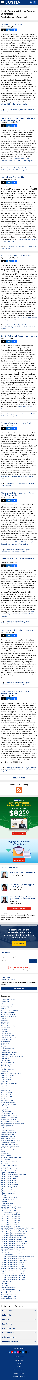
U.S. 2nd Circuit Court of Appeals (10, 1213)
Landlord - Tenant (6, 1108)
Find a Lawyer (6, 952)
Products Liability (6, 1155)
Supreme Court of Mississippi (9, 1184)
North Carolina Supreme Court (10, 1144)
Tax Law (3, 1195)
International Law (6, 1094)
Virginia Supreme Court (8, 1289)
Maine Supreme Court (7, 1113)
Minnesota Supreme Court (9, 1129)
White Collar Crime (6, 1293)
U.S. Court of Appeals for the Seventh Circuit (14, 1243)
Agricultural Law (5, 1001)
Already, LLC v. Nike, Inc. (12, 24)
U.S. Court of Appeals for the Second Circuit (14, 1241)
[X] (26, 1352)
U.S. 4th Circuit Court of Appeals (10, 1216)
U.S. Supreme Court (14, 111)
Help (19, 1366)
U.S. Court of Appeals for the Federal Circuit (14, 1232)
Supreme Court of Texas (8, 1192)
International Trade (10, 769)
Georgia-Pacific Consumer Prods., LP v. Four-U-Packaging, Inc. (18, 119)
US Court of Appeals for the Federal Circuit (13, 1262)
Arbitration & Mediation (8, 1012)
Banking (3, 1018)
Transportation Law (7, 1203)
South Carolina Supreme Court (10, 1169)
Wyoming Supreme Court (8, 1297)
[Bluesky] (23, 1352)
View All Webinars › (19, 908)
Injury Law (4, 1089)
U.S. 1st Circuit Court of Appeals (10, 1211)
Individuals (6, 1315)
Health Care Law (6, 1079)
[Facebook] (15, 1352)
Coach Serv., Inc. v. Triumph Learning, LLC (18, 559)
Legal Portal (19, 1360)
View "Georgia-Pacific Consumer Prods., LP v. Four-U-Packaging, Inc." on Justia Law (18, 160)
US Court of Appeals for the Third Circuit (13, 1279)
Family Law (4, 1068)
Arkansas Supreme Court (8, 1016)
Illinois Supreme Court (7, 1085)
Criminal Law (5, 1050)
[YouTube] (12, 1352)
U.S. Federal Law (8, 1328)
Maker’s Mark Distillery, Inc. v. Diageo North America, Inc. (18, 494)
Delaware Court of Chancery (9, 1052)
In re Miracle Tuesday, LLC (12, 177)
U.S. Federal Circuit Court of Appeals (19, 623)
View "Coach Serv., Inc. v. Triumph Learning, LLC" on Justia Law (17, 614)
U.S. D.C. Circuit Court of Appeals (10, 1251)
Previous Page (19, 778)
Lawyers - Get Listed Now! (19, 967)
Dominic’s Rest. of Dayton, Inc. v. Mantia (19, 336)
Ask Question (19, 988)
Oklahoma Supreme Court (9, 1150)
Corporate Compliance (7, 1049)
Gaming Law (4, 1071)
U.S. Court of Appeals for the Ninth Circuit (13, 1239)
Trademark (4, 111)
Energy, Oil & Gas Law (7, 1062)
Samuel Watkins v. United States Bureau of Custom (15, 692)
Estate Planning (5, 1066)
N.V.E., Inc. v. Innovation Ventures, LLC (18, 255)
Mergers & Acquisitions (8, 1127)
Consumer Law (5, 1043)
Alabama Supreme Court (8, 1005)
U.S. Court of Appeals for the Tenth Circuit (13, 1247)
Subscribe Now (19, 943)
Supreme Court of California (9, 1176)
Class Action (4, 1031)
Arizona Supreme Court (8, 1014)
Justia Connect (19, 1357)
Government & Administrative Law (11, 1073)
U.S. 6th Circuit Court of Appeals (17, 170)
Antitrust (3, 1009)
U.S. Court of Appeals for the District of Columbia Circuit (17, 1228)
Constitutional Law (6, 1039)
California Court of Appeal (8, 1024)
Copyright (4, 1047)
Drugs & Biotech (6, 1058)
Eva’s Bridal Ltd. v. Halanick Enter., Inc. (18, 630)
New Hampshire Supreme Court (10, 1140)
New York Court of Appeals (9, 1142)
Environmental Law (6, 1064)
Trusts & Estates (6, 1205)
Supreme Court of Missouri (9, 1186)
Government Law (6, 1077)
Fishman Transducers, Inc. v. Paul (16, 423)
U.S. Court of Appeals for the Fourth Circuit (13, 1237)
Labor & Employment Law (9, 1106)
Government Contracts (8, 1075)
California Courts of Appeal (9, 1026)
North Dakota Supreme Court (10, 1146)
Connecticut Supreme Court (9, 1037)
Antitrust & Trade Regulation (15, 109)
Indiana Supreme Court (8, 1087)
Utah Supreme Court (7, 1283)
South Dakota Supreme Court (10, 1171)
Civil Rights (4, 1030)
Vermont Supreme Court (8, 1287)
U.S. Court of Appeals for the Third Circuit (13, 1249)
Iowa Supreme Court (7, 1100)
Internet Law (4, 1098)
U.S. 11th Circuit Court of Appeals (11, 1209)
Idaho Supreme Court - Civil (9, 1083)
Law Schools (7, 1324)
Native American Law (7, 1134)
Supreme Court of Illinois (8, 1180)
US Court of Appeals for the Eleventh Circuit (14, 1260)
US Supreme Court (6, 1281)
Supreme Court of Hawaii (8, 1178)
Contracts (4, 1045)
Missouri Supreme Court (8, 1131)
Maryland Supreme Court (8, 1119)
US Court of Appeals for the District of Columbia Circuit (17, 1256)
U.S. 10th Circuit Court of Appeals (11, 1207)
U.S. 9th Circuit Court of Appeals (10, 1226)
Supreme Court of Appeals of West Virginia (13, 1174)
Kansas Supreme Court (8, 1102)
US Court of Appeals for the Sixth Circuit (13, 1276)
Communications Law (7, 1035)
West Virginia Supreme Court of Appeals (13, 1291)
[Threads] (20, 1352)
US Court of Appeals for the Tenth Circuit (13, 1277)
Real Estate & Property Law (9, 1161)
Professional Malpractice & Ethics (11, 1157)
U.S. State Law (7, 1333)
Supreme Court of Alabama (9, 1173)
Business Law (5, 1022)
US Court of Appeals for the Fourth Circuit (13, 1268)
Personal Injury (5, 1153)
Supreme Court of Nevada (9, 1188)
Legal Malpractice (6, 1112)
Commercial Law (30, 109)
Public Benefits (5, 1159)
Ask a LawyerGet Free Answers (8, 978)
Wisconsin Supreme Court (8, 1295)
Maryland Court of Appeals (9, 1117)
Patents (3, 1152)
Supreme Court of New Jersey (10, 1190)
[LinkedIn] (10, 1352)
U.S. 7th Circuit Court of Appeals (17, 684)
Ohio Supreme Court (7, 1148)
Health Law (4, 1081)
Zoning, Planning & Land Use (9, 1298)
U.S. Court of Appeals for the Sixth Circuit (13, 1245)
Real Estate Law (6, 1163)
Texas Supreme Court (7, 1199)
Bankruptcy (10, 414)
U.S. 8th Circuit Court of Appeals (10, 1224)
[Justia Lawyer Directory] (28, 1352)
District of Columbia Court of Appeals (12, 1056)
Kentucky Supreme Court (8, 1104)
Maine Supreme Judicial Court (9, 1115)
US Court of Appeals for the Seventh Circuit (14, 1274)
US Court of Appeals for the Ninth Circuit (13, 1270)
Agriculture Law (5, 1003)
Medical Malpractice (7, 1125)
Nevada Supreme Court (8, 1138)
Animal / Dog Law (6, 1007)
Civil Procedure (5, 1028)
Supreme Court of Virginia (8, 1194)
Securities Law (5, 1167)
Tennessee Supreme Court (9, 1197)
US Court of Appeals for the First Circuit (12, 1266)
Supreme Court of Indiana (8, 1182)
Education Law (5, 1060)
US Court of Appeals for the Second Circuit (13, 1272)
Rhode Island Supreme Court (9, 1165)
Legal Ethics (4, 1110)
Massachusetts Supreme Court (10, 1121)
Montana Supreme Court (8, 1133)
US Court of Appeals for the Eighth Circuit (13, 1258)
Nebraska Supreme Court (8, 1136)
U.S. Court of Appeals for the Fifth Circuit (13, 1234)
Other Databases (8, 1337)
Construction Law (6, 1041)
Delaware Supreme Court (8, 1054)
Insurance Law (5, 1091)
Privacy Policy (19, 1373)
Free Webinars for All (9, 868)
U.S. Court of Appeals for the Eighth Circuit (13, 1230)
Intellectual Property (7, 327)
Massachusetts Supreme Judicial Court (12, 1123)
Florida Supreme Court (7, 1070)
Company (19, 1363)
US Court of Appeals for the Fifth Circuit (13, 1264)
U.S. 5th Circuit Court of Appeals (10, 1218)
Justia (22, 1348)
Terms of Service (19, 1370)
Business (5, 1319)
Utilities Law (4, 1285)
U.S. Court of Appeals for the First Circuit (13, 1235)
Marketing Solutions (10, 1341)
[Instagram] (18, 1352)
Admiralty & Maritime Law (9, 999)
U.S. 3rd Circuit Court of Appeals (10, 1215)
